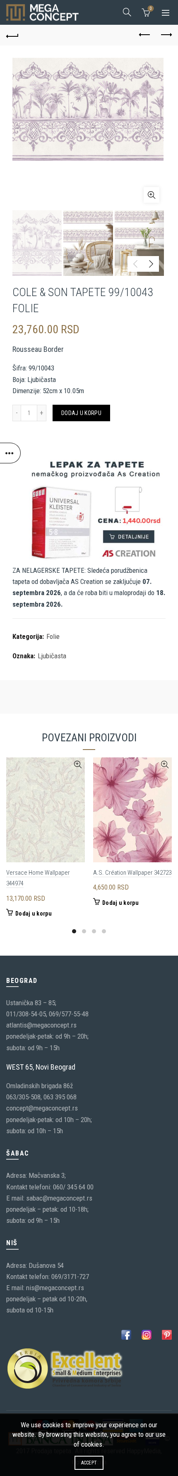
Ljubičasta (52, 656)
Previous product (145, 35)
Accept (89, 1463)
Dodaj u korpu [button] (33, 913)
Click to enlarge (151, 195)
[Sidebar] (10, 453)
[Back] (12, 35)
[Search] (127, 12)
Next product (165, 35)
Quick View (77, 764)
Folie (53, 636)
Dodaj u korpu (81, 413)
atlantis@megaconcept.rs (41, 1025)
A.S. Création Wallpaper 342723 (132, 872)
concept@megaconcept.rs (42, 1108)
